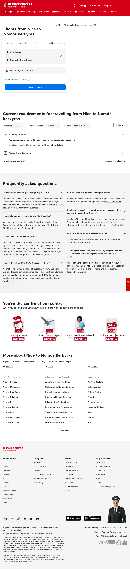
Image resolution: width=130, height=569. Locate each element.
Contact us (100, 470)
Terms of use (122, 527)
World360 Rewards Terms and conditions (110, 532)
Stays (57, 12)
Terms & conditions (107, 527)
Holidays (23, 12)
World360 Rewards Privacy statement (111, 536)
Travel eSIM (69, 483)
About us (37, 462)
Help (106, 6)
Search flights (35, 87)
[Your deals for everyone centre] (49, 329)
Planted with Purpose (42, 478)
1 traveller (23, 43)
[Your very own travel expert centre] (80, 329)
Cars (104, 12)
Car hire (6, 474)
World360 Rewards (72, 487)
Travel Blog (7, 499)
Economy (37, 43)
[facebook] (5, 519)
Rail (4, 487)
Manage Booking (103, 466)
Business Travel (9, 491)
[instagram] (12, 519)
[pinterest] (37, 519)
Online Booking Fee (25, 545)
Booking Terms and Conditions (51, 549)
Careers (37, 470)
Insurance (69, 474)
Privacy (99, 478)
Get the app (81, 6)
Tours (68, 12)
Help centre (100, 462)
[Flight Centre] (13, 449)
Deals (93, 12)
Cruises (81, 12)
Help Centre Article (25, 228)
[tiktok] (18, 519)
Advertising (38, 483)
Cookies (99, 483)
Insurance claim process (106, 487)
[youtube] (31, 519)
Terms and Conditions (23, 539)
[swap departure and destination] (61, 56)
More (112, 12)
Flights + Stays (42, 12)
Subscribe (69, 491)
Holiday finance (71, 470)
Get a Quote (95, 6)
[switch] (28, 80)
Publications (8, 495)
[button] (65, 430)
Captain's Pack (71, 462)
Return (9, 43)
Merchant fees (53, 547)
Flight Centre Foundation (44, 474)
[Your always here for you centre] (111, 329)
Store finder (100, 474)
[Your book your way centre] (18, 329)
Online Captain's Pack (73, 478)
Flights (10, 12)
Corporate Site (40, 466)
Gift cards (69, 466)
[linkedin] (24, 519)
